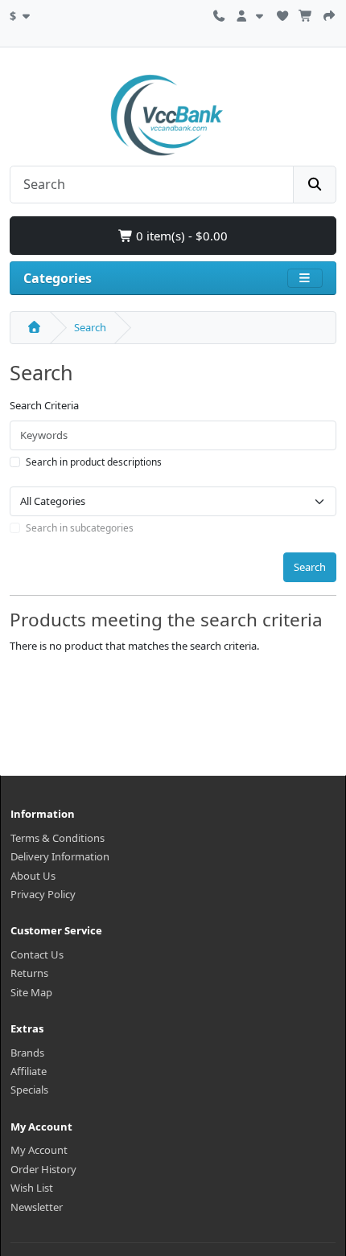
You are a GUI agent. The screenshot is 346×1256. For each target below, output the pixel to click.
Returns (29, 973)
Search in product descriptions (94, 462)
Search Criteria (44, 405)
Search (90, 327)
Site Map (31, 992)
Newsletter (36, 1207)
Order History (43, 1169)
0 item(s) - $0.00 (180, 236)
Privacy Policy (43, 894)
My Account (39, 1150)
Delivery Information (59, 856)
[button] (22, 13)
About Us (33, 875)
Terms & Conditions (57, 838)
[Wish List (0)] (282, 13)
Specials (29, 1089)
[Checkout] (329, 13)
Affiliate (28, 1071)
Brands (27, 1052)
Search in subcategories (80, 528)
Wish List (31, 1187)
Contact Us (37, 954)
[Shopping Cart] (306, 13)
